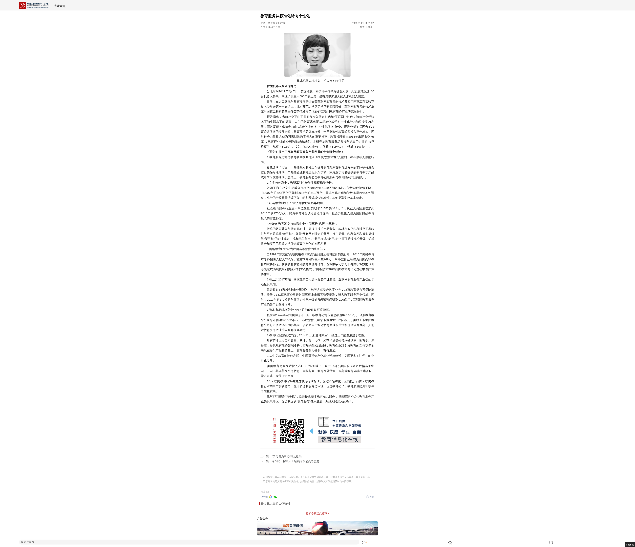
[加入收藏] (481, 542)
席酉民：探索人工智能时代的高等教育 (295, 461)
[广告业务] (317, 528)
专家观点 (59, 6)
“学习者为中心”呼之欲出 (287, 456)
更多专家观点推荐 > (317, 513)
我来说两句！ (29, 542)
